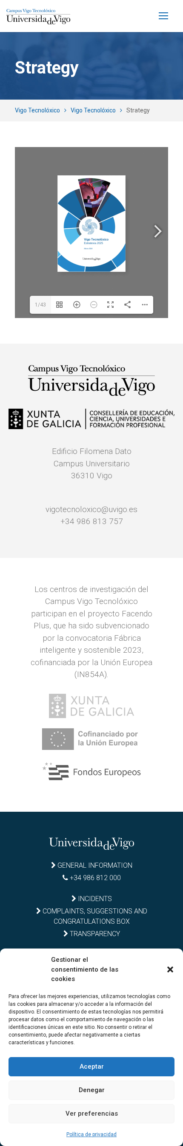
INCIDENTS (94, 899)
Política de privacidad (91, 1134)
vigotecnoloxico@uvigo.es (91, 509)
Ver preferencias (92, 1113)
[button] (170, 969)
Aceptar (92, 1066)
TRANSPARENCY (94, 934)
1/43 (40, 305)
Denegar (92, 1090)
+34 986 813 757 (91, 521)
